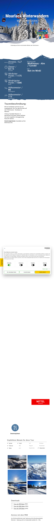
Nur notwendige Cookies (11, 272)
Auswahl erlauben (27, 272)
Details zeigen (45, 268)
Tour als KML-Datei (19, 506)
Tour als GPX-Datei (19, 508)
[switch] (21, 265)
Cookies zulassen (42, 272)
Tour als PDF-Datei (19, 504)
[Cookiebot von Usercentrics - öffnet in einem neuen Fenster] (45, 248)
